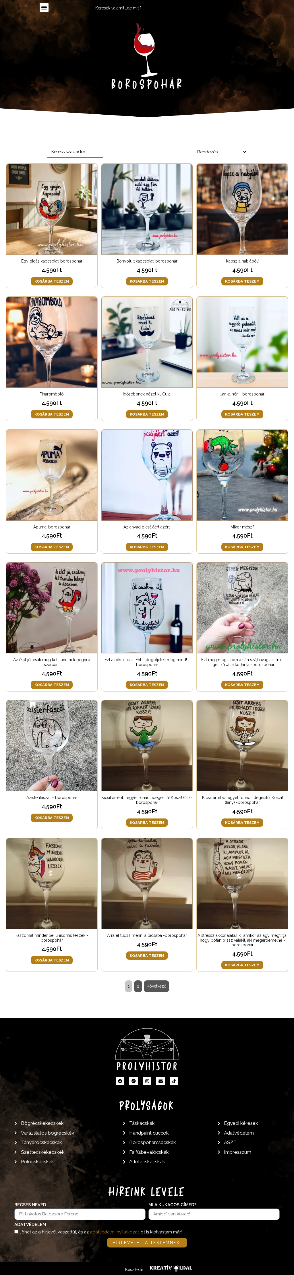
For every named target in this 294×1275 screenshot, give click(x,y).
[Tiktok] (174, 1081)
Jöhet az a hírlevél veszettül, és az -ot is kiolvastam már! (101, 1232)
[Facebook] (120, 1081)
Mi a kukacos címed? (172, 1205)
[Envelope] (160, 1081)
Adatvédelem (30, 1225)
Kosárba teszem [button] (51, 281)
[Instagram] (147, 1081)
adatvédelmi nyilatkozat (114, 1232)
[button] (44, 7)
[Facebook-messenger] (133, 1081)
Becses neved (30, 1205)
